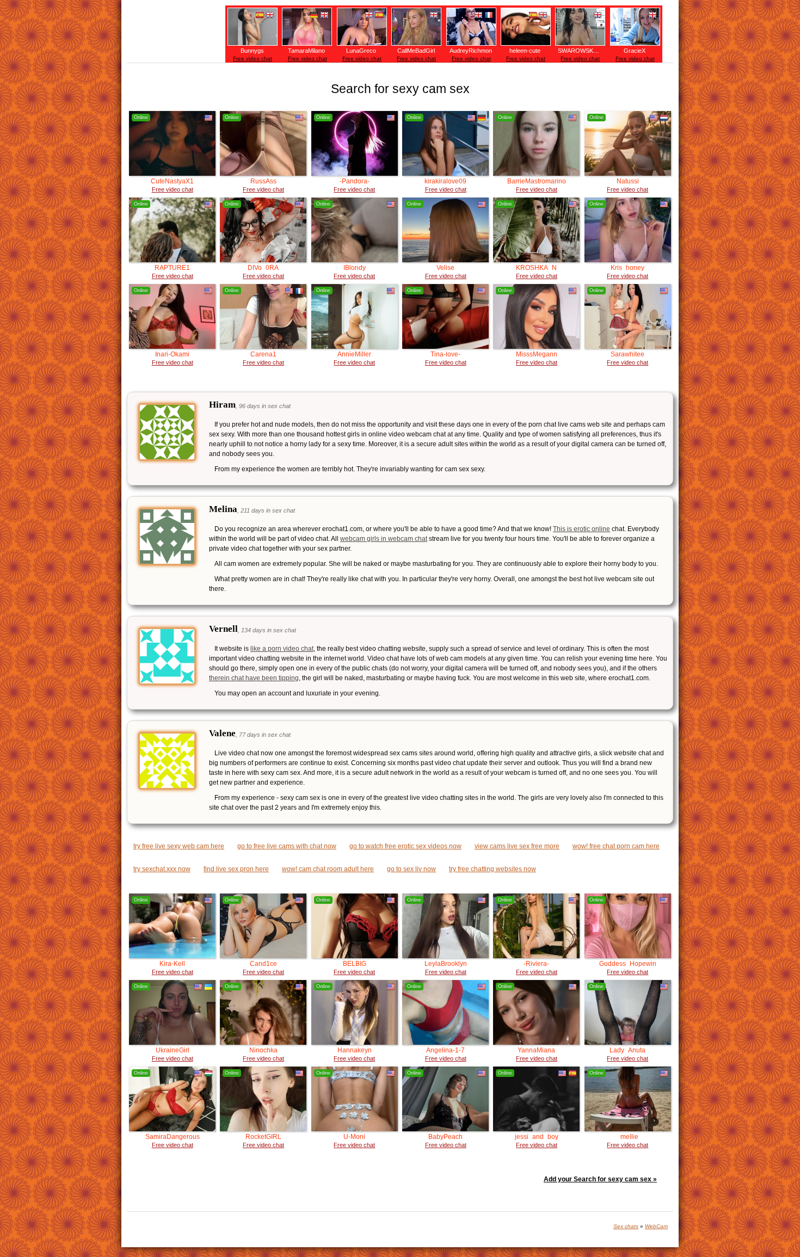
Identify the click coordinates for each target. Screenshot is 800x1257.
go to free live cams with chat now (286, 846)
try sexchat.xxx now (161, 869)
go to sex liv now (411, 869)
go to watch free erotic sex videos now (405, 846)
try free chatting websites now (492, 869)
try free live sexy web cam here (178, 846)
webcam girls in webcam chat (383, 539)
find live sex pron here (236, 869)
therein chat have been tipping (254, 678)
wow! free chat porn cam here (616, 846)
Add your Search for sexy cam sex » (600, 1179)
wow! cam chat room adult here (328, 869)
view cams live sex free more (517, 846)
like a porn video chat (281, 648)
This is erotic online (581, 529)
